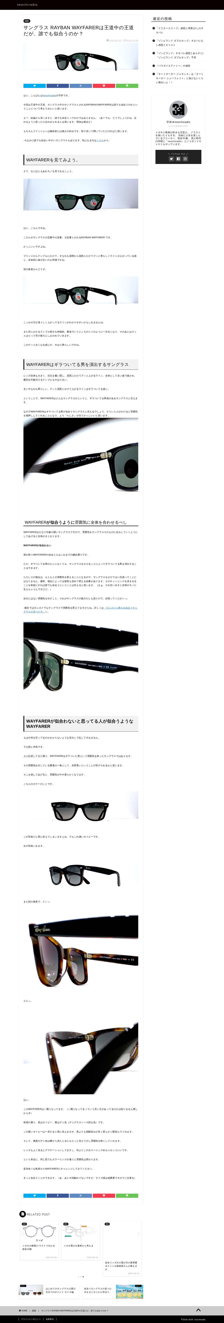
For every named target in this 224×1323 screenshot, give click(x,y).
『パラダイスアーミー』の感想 (173, 66)
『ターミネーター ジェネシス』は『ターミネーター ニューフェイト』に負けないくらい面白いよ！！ (180, 78)
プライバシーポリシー (31, 1319)
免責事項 (50, 1319)
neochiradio (27, 4)
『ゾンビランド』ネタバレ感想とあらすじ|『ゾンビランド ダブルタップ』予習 (180, 55)
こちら (100, 140)
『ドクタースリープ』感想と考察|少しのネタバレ (180, 30)
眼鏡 (27, 21)
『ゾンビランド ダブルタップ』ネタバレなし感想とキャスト (180, 43)
